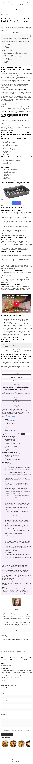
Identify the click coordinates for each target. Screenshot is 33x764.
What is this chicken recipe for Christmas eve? (13, 39)
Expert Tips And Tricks (7, 50)
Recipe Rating (4, 714)
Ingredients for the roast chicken (11, 46)
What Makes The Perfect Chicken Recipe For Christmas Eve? (16, 38)
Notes (5, 62)
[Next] (28, 743)
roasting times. (7, 322)
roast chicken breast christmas (9, 639)
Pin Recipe (17, 373)
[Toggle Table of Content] (28, 36)
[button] (14, 383)
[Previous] (2, 743)
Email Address (5, 700)
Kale (21, 759)
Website (3, 707)
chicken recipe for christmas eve (19, 637)
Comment (3, 718)
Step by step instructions (9, 48)
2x (26, 434)
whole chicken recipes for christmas (22, 639)
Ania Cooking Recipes (16, 3)
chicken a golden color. (13, 337)
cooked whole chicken (22, 89)
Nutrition (6, 64)
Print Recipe (17, 380)
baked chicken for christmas (8, 637)
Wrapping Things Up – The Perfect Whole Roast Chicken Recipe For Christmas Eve (15, 54)
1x (23, 434)
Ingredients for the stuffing (10, 44)
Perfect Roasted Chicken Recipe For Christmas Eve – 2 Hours (16, 56)
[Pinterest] (16, 630)
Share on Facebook (17, 377)
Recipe (7, 636)
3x (29, 434)
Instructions (6, 61)
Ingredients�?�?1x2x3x (9, 59)
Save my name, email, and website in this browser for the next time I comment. (17, 730)
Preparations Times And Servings (10, 52)
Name (2, 693)
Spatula (6, 427)
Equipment (6, 47)
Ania (5, 635)
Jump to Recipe (16, 32)
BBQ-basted (8, 111)
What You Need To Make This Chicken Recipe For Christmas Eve (16, 42)
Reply (4, 680)
